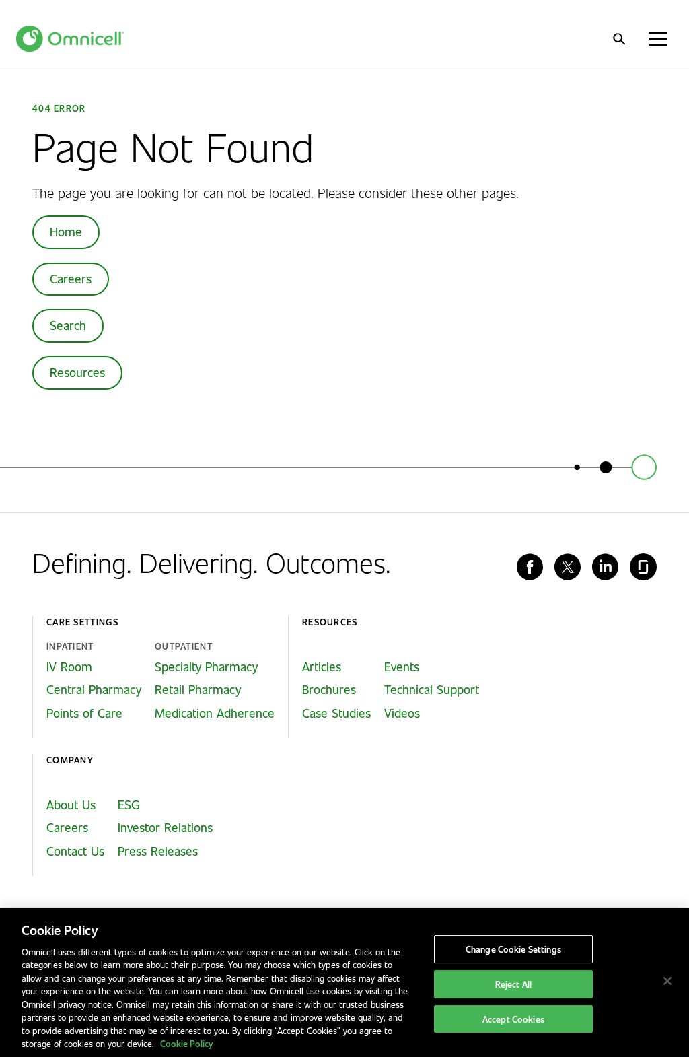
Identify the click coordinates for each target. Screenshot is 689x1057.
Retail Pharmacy (198, 689)
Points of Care (84, 713)
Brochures (329, 689)
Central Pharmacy (93, 689)
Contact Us (75, 851)
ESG (129, 804)
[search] (619, 39)
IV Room (69, 666)
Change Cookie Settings (513, 949)
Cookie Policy (186, 1043)
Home (66, 232)
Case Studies (336, 713)
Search (68, 325)
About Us (71, 804)
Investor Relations (165, 827)
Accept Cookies (513, 1019)
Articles (321, 666)
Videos (402, 713)
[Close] (667, 981)
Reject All (513, 984)
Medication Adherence (215, 713)
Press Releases (158, 851)
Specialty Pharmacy (206, 666)
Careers (71, 279)
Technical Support (431, 689)
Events (401, 666)
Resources (77, 372)
